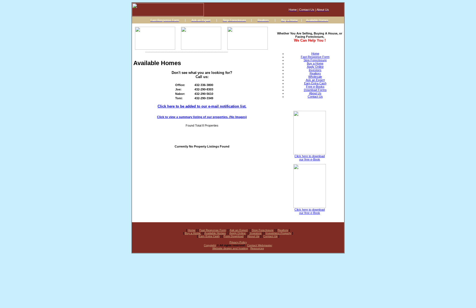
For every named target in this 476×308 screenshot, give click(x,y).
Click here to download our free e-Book (309, 157)
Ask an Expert (315, 80)
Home (315, 53)
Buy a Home (315, 63)
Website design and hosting (230, 248)
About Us (315, 93)
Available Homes (215, 233)
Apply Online (315, 66)
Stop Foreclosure (315, 60)
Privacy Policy (238, 242)
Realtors (315, 73)
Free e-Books (315, 86)
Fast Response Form (315, 56)
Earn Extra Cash (315, 83)
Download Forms (315, 90)
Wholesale (315, 76)
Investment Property (278, 233)
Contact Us (315, 96)
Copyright (210, 245)
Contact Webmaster (259, 245)
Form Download (234, 236)
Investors (315, 70)
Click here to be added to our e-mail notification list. (202, 106)
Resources (257, 248)
